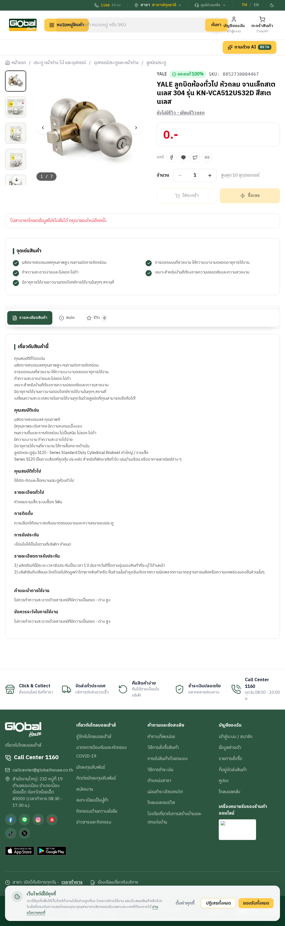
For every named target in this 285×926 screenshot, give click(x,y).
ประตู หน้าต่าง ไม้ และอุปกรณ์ (60, 63)
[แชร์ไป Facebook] (171, 157)
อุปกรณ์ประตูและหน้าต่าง (116, 63)
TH (244, 5)
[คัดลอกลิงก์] (207, 157)
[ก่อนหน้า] (42, 127)
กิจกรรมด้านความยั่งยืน (96, 811)
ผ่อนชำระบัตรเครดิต (165, 791)
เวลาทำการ (72, 882)
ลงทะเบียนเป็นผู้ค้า (92, 800)
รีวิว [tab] (100, 318)
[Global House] (23, 25)
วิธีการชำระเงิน (160, 769)
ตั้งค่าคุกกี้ (185, 903)
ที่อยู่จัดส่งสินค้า (233, 769)
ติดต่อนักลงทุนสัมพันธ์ (96, 778)
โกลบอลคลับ (229, 791)
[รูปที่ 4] (15, 159)
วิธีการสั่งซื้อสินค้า (163, 747)
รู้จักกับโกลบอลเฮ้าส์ (93, 736)
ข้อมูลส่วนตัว (230, 747)
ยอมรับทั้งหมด (256, 903)
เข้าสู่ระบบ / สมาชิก (235, 736)
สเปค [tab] (70, 318)
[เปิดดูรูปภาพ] (89, 127)
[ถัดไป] (136, 127)
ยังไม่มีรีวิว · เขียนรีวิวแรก (181, 113)
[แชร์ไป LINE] (183, 157)
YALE (162, 74)
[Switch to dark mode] (271, 5)
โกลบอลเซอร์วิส (161, 802)
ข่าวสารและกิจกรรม (93, 822)
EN (256, 5)
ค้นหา (216, 24)
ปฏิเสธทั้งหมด (218, 903)
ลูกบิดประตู (156, 63)
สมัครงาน (84, 789)
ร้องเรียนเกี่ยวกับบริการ (118, 882)
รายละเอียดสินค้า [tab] (33, 318)
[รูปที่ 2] (15, 107)
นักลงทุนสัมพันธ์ (90, 767)
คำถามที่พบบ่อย (161, 736)
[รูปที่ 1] (15, 81)
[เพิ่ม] (210, 175)
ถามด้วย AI (251, 47)
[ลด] (180, 175)
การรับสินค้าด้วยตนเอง (168, 758)
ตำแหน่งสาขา (159, 780)
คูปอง (224, 780)
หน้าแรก (18, 63)
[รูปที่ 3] (15, 133)
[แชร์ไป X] (195, 157)
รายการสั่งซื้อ (230, 758)
